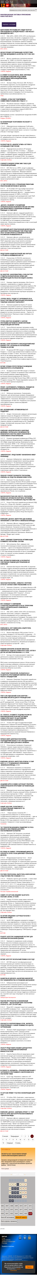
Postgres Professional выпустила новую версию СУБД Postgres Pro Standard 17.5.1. (17, 875)
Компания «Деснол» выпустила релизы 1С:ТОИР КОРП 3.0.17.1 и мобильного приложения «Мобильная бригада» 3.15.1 (17, 763)
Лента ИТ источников (7, 1217)
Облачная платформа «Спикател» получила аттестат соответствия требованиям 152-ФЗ (16, 584)
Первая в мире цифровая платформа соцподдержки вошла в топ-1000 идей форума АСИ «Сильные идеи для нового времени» (17, 740)
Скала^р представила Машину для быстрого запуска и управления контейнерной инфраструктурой (16, 1049)
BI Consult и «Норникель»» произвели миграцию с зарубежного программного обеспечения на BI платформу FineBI (18, 1072)
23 (10, 1197)
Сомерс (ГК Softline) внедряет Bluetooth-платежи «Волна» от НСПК (15, 896)
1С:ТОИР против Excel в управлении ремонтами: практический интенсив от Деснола (17, 185)
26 (18, 1197)
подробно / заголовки (9, 24)
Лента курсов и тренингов (9, 1221)
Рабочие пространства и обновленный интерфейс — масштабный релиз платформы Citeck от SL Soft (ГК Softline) (16, 1002)
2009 (16, 1206)
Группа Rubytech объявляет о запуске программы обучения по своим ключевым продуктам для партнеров (15, 323)
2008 (11, 1206)
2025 (25, 1213)
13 (32, 1139)
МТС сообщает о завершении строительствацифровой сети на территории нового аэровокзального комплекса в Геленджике (16, 606)
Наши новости (6, 1240)
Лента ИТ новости (21, 1217)
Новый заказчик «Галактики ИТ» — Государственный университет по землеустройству (12, 808)
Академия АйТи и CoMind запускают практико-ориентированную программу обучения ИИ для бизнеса (17, 785)
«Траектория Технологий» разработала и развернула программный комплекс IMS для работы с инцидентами (16, 675)
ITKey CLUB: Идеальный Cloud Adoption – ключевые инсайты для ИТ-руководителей (15, 696)
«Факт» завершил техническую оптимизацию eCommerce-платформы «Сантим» (16, 540)
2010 (21, 1206)
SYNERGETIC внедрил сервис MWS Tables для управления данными (15, 164)
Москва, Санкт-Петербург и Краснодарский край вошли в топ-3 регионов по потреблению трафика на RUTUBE (17, 345)
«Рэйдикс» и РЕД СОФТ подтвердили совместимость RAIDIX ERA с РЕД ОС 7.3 (13, 100)
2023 (16, 1213)
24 (12, 1197)
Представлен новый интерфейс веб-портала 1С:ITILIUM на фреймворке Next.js (16, 254)
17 (12, 1192)
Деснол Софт (4, 250)
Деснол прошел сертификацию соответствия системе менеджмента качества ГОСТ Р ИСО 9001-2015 (17, 54)
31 (12, 1201)
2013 (2, 1210)
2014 (7, 1210)
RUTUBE (3, 363)
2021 (7, 1213)
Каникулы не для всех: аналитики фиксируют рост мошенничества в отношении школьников (17, 979)
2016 (16, 1210)
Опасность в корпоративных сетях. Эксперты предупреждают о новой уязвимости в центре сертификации (17, 1025)
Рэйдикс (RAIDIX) (5, 118)
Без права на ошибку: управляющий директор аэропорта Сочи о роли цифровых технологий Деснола (17, 853)
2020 (2, 1213)
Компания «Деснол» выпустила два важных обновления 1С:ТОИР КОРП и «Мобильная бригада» (17, 519)
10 (20, 1139)
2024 (21, 1213)
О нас (3, 1238)
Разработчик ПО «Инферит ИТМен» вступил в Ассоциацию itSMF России (16, 145)
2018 (25, 1210)
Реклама (4, 1243)
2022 (11, 1213)
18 (15, 1192)
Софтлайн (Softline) (6, 160)
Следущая (10, 1143)
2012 (30, 1206)
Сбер (2, 95)
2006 (2, 1206)
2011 (25, 1206)
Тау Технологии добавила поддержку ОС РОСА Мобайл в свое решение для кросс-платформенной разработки (16, 829)
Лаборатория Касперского (8, 997)
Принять (29, 1267)
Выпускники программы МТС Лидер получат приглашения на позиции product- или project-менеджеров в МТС (17, 31)
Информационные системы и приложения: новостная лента (23, 10)
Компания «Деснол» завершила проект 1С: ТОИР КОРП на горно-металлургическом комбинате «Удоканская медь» (17, 1113)
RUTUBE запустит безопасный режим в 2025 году (17, 959)
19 (18, 1192)
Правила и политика (8, 1246)
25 (15, 1197)
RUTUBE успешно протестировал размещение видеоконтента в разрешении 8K (16, 367)
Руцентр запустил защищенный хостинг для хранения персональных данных (16, 937)
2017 (21, 1210)
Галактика (3, 824)
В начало (5, 1136)
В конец (18, 1143)
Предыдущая (15, 1136)
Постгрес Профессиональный (9, 891)
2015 (11, 1210)
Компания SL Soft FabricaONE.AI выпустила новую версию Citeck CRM (15, 629)
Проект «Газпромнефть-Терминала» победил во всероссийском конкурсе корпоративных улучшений (17, 388)
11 (24, 1139)
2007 (7, 1206)
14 (3, 1143)
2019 (30, 1210)
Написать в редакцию (8, 1241)
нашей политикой (15, 1269)
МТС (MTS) (3, 49)
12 (28, 1139)
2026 (30, 1213)
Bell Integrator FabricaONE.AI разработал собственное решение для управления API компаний (15, 562)
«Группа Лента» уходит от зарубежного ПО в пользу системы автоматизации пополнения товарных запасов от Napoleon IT (16, 300)
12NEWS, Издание (5, 71)
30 (10, 1201)
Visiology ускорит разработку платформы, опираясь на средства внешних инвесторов (16, 476)
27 (20, 1197)
